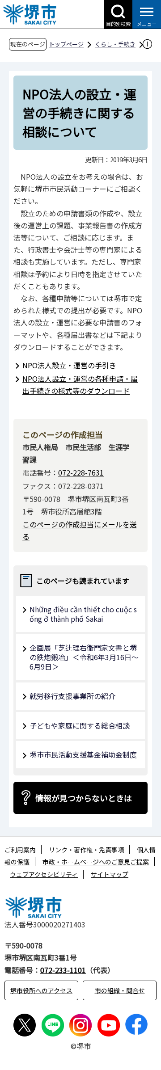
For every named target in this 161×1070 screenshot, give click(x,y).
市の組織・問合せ (120, 990)
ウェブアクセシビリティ (44, 874)
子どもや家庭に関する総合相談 (80, 725)
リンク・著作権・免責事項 (86, 849)
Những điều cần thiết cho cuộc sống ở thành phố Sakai (83, 614)
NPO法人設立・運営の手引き (69, 365)
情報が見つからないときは (83, 798)
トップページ (66, 44)
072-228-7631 (81, 472)
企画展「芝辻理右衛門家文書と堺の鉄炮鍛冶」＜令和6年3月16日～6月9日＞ (84, 657)
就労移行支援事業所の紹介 (72, 696)
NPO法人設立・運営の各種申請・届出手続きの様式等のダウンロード (80, 384)
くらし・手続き (115, 44)
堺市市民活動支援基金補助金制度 (83, 754)
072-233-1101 (63, 970)
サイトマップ (109, 874)
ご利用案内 (20, 849)
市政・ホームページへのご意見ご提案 (95, 861)
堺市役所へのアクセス (41, 990)
